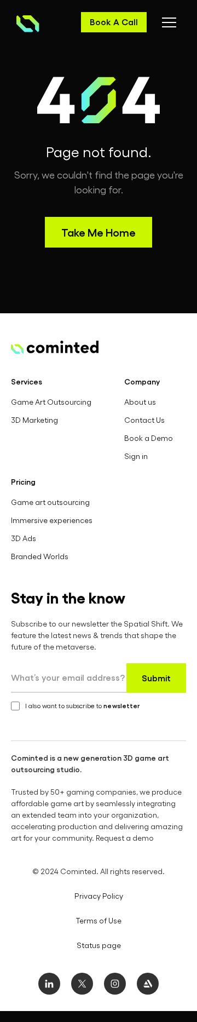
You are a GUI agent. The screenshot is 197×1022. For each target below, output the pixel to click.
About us (140, 401)
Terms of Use (98, 920)
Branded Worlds (39, 556)
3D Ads (23, 538)
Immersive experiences (51, 520)
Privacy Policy (98, 895)
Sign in (136, 456)
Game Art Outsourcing (51, 401)
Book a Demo (148, 438)
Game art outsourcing (50, 502)
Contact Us (144, 419)
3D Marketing (34, 419)
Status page (99, 945)
